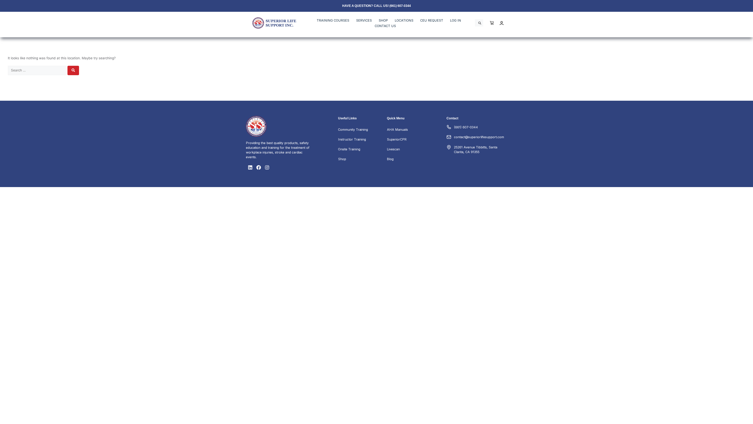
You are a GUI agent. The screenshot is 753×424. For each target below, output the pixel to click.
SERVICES (364, 20)
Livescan (393, 149)
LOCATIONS (404, 20)
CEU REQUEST (431, 20)
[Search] (73, 70)
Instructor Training (352, 139)
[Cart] (492, 23)
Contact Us (385, 26)
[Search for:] (37, 70)
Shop (342, 159)
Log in (455, 20)
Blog (390, 159)
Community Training (353, 130)
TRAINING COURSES (333, 20)
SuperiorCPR (397, 139)
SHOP (383, 20)
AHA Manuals (397, 130)
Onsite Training (349, 149)
